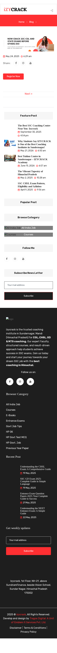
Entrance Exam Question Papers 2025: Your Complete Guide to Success (34, 496)
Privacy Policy (28, 631)
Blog (31, 22)
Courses (28, 234)
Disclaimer (16, 627)
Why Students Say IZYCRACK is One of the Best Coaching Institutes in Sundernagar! (34, 144)
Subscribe (28, 296)
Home (21, 22)
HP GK (9, 431)
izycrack (21, 614)
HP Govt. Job (13, 442)
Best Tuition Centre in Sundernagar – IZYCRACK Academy (32, 159)
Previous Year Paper (17, 448)
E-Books (11, 415)
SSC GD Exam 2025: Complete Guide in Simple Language (33, 481)
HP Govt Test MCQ (16, 437)
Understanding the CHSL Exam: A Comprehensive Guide (35, 467)
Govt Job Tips (14, 426)
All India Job (29, 227)
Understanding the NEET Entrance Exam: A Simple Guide (32, 511)
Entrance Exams (15, 420)
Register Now (13, 76)
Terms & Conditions (35, 627)
